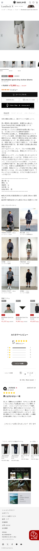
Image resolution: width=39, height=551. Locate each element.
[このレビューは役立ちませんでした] (33, 424)
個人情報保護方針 (6, 534)
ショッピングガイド (8, 510)
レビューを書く (19, 363)
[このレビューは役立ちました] (30, 424)
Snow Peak (19, 2)
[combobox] (28, 380)
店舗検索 (5, 522)
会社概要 (5, 528)
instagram (3, 544)
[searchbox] (11, 372)
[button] (37, 35)
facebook (12, 544)
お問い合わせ (6, 525)
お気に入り (33, 2)
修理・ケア (5, 519)
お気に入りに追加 (30, 100)
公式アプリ (5, 513)
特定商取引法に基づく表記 (9, 537)
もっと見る (33, 441)
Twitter (7, 544)
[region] (19, 348)
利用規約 (4, 532)
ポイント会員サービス (9, 516)
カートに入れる (21, 94)
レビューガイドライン (8, 539)
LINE (16, 544)
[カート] (37, 2)
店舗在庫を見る (10, 100)
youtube (21, 544)
